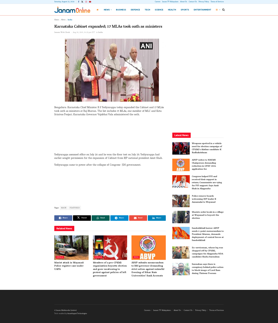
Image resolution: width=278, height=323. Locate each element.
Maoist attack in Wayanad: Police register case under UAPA (69, 266)
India (70, 20)
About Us (183, 1)
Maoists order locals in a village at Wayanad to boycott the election (208, 215)
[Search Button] (223, 9)
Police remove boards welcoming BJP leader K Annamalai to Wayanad (204, 199)
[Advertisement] (110, 135)
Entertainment (202, 10)
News (107, 10)
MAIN (63, 208)
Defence (135, 10)
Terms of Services (217, 1)
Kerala (60, 257)
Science (159, 10)
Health (172, 10)
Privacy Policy (204, 1)
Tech (147, 10)
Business (121, 10)
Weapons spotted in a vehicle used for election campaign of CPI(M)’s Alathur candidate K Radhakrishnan (207, 148)
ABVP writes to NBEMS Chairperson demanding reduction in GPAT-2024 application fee (204, 164)
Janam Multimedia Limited (66, 310)
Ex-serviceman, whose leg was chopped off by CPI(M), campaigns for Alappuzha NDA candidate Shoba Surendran (207, 252)
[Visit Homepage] (72, 9)
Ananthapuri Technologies (77, 313)
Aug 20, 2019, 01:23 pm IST (84, 32)
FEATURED (75, 208)
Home (56, 20)
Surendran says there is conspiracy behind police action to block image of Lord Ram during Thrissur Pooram (207, 269)
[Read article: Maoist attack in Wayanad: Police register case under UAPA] (71, 247)
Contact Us (193, 1)
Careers (157, 1)
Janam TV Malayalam (170, 1)
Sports (185, 10)
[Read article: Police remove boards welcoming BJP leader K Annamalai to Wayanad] (181, 201)
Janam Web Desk (62, 32)
